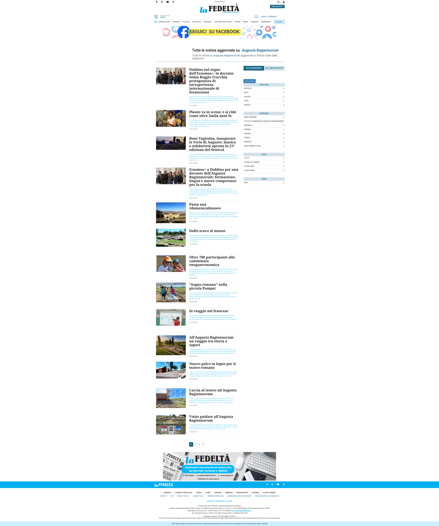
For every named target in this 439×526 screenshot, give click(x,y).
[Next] (203, 444)
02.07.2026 (193, 221)
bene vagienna (250, 117)
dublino (247, 134)
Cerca (278, 2)
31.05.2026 (193, 322)
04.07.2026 (193, 163)
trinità (247, 138)
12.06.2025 (193, 432)
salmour (248, 142)
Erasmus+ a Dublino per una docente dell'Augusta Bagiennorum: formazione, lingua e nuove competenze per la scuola (213, 177)
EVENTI (163, 17)
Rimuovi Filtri (249, 81)
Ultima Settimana (251, 162)
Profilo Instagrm (163, 2)
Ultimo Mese (249, 166)
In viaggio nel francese (208, 311)
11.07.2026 (193, 105)
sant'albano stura (252, 146)
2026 (246, 183)
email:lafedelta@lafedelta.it (241, 510)
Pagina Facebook (158, 2)
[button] (284, 2)
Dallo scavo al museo (207, 230)
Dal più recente (253, 68)
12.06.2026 (193, 244)
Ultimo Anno (249, 170)
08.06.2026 (193, 278)
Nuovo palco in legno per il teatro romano (212, 365)
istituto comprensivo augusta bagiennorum (263, 121)
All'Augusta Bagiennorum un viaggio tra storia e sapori (211, 341)
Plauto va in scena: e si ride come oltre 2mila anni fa (212, 114)
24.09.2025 (193, 405)
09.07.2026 (193, 129)
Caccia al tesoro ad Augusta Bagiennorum (213, 392)
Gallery (247, 97)
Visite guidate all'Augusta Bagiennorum (211, 418)
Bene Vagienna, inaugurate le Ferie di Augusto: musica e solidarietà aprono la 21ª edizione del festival (212, 144)
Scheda (247, 105)
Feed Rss (175, 2)
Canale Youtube (169, 2)
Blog (246, 93)
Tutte (246, 158)
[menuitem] (164, 22)
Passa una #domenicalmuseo (205, 206)
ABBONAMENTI (277, 6)
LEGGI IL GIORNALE (268, 17)
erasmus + (248, 125)
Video (246, 101)
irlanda (247, 129)
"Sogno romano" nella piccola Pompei (208, 286)
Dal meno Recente (274, 68)
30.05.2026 (193, 356)
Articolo (248, 88)
